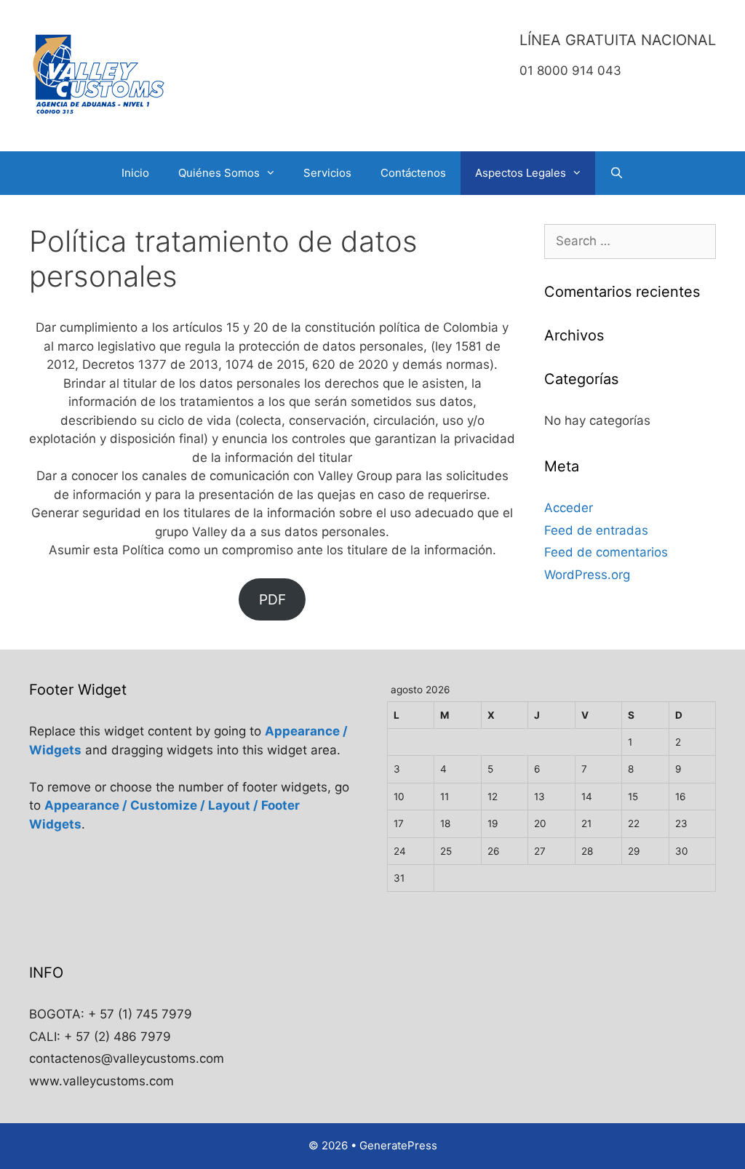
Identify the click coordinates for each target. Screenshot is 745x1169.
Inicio (135, 173)
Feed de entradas (596, 530)
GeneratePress (398, 1145)
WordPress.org (587, 574)
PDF (272, 599)
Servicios (327, 173)
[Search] (616, 173)
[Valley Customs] (99, 75)
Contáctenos (413, 173)
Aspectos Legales (520, 173)
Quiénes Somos (219, 173)
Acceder (568, 507)
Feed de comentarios (606, 552)
